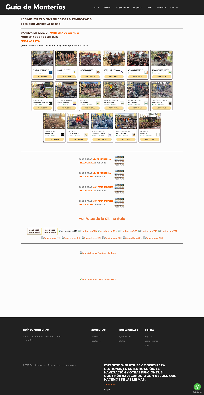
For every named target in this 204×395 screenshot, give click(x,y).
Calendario (95, 336)
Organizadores (124, 336)
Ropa (147, 345)
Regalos (148, 336)
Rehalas (121, 341)
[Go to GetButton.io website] (197, 392)
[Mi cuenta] (195, 7)
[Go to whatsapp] (197, 386)
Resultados (95, 341)
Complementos (151, 341)
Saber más (110, 384)
